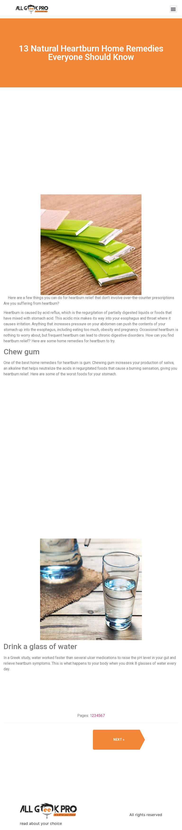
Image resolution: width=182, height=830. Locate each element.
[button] (173, 9)
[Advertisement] (91, 157)
